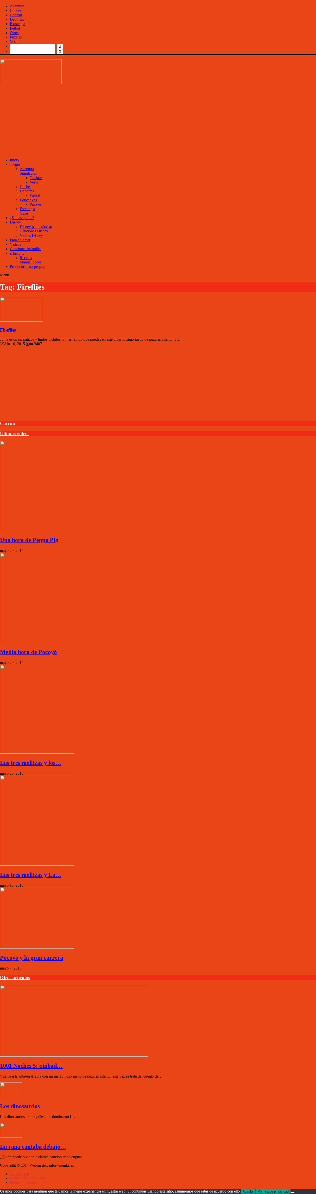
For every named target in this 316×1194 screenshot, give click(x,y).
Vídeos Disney (31, 235)
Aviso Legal (19, 1174)
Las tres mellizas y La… (30, 875)
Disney (15, 222)
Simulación (28, 173)
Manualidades (30, 262)
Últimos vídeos (14, 433)
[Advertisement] (148, 119)
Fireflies (8, 330)
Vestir (14, 41)
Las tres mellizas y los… (30, 763)
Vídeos (15, 244)
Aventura (17, 6)
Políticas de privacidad (27, 1178)
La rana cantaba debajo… (33, 1146)
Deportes (17, 19)
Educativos (28, 200)
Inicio (14, 160)
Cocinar (16, 15)
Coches (15, 10)
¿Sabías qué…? (22, 218)
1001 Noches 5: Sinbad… (31, 1066)
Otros (14, 33)
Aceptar (248, 1191)
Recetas (26, 258)
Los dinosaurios (20, 1106)
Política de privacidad (273, 1191)
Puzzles (16, 37)
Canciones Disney (34, 231)
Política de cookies (24, 1182)
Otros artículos (15, 977)
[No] (293, 1192)
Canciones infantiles (25, 249)
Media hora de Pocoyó (28, 652)
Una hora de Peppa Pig (29, 540)
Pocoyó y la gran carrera (31, 957)
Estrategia (17, 24)
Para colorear (20, 240)
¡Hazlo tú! (18, 253)
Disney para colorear (36, 226)
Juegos (15, 164)
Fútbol (15, 28)
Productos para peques (27, 266)
